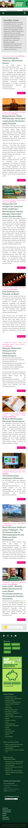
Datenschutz (6, 819)
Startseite (5, 808)
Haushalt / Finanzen (20, 415)
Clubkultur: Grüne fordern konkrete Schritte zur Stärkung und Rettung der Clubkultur (14, 772)
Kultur (7, 722)
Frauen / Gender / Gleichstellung (19, 112)
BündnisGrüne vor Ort (10, 697)
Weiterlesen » (21, 93)
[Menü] (3, 13)
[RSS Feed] (11, 636)
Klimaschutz (22, 200)
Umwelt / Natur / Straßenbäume (13, 698)
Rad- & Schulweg (9, 731)
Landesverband (7, 811)
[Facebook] (3, 636)
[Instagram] (7, 636)
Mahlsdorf (16, 648)
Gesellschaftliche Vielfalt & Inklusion (10, 344)
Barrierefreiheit (9, 736)
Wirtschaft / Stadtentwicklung (13, 702)
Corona (7, 734)
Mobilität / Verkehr (6, 201)
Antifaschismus (9, 733)
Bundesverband (7, 810)
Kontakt (5, 813)
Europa (7, 727)
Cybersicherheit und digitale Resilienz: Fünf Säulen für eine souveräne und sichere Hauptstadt (14, 763)
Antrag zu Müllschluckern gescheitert (14, 744)
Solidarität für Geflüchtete (12, 725)
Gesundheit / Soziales (14, 56)
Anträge (21, 601)
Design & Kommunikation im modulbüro (17, 826)
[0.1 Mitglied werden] (12, 667)
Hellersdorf (15, 644)
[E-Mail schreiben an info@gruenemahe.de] (15, 636)
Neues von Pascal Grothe (11, 742)
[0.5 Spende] (12, 691)
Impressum (6, 817)
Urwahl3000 (23, 824)
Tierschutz (8, 729)
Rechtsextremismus (10, 724)
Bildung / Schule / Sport (20, 342)
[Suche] (25, 13)
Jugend (7, 718)
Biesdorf (7, 644)
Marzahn (7, 652)
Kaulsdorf (7, 648)
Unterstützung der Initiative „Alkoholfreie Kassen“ (12, 60)
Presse (4, 815)
